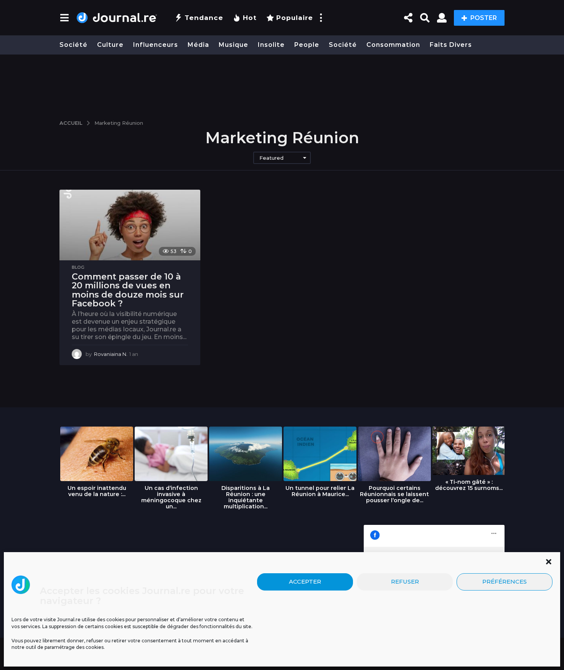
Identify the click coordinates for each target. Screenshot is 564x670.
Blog (78, 267)
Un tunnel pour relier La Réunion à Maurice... (320, 491)
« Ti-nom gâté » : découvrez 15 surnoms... (469, 484)
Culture (110, 44)
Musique (233, 44)
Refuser (405, 581)
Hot (250, 18)
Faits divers (451, 44)
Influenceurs (155, 44)
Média (198, 44)
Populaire (294, 18)
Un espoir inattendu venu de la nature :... (97, 491)
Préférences (504, 581)
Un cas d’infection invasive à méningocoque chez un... (171, 497)
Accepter (305, 581)
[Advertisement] (282, 83)
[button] (548, 562)
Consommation (393, 44)
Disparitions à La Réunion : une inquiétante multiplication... (245, 497)
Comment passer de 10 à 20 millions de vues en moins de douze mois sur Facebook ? (128, 290)
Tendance (204, 18)
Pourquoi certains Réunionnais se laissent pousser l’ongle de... (394, 494)
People (306, 44)
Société (73, 44)
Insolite (271, 44)
